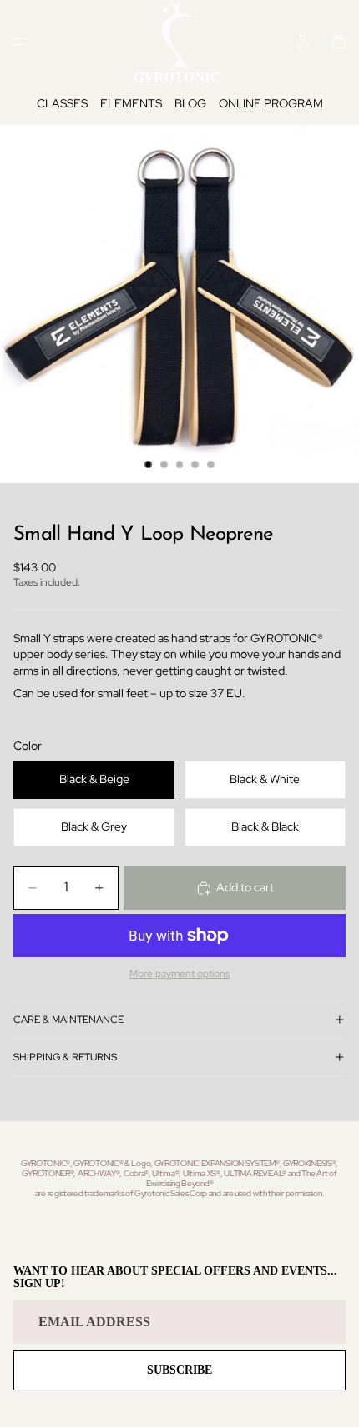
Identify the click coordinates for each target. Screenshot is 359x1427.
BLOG (190, 103)
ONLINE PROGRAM (271, 103)
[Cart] (339, 41)
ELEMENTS (131, 103)
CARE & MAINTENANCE (68, 1019)
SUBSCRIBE (179, 1370)
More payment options (179, 973)
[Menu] (19, 41)
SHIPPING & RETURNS (65, 1057)
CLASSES (62, 103)
